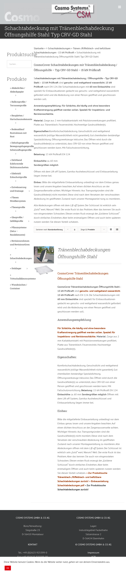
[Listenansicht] (117, 229)
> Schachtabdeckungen (58, 48)
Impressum (93, 552)
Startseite (39, 48)
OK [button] (7, 568)
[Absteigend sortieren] (75, 229)
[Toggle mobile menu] (119, 7)
